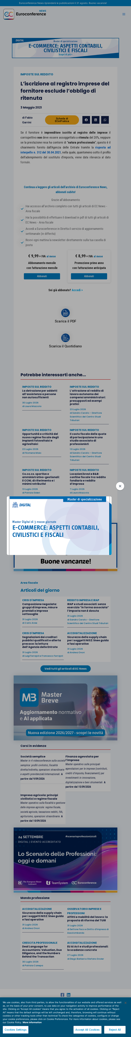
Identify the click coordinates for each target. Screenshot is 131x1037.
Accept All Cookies (87, 1029)
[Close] (125, 1003)
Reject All (115, 1029)
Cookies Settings (16, 1029)
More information (32, 1022)
